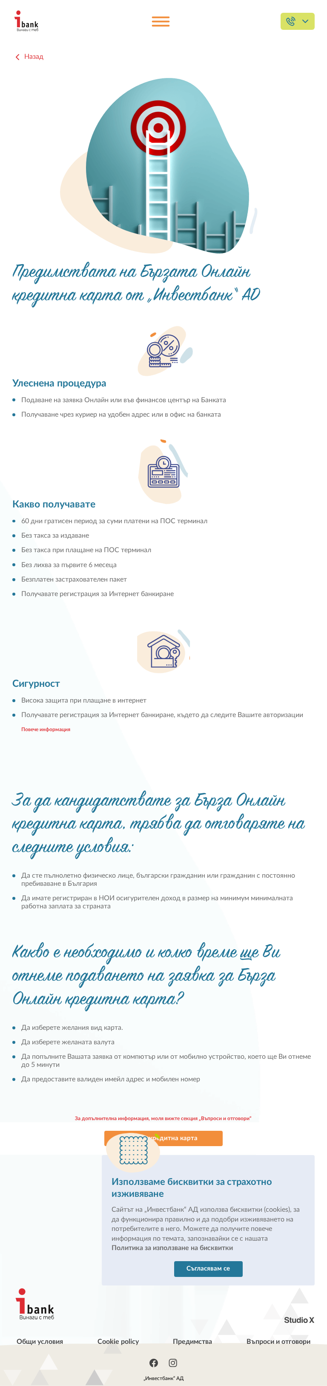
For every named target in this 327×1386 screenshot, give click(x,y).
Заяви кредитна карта (163, 1138)
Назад (33, 56)
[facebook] (153, 1363)
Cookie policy (118, 1341)
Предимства (192, 1341)
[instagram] (173, 1363)
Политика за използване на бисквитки (172, 1248)
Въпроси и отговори (278, 1341)
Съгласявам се (208, 1268)
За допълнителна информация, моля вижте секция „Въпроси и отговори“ (163, 1118)
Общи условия (40, 1341)
